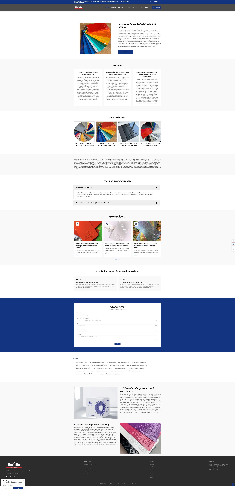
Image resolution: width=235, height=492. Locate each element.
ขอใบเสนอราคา (156, 7)
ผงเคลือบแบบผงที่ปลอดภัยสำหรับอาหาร (85, 374)
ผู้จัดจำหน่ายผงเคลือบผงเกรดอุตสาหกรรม (137, 365)
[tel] (233, 241)
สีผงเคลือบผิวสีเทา (111, 362)
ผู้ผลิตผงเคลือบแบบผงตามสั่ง (83, 368)
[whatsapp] (233, 243)
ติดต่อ (146, 7)
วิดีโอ (141, 7)
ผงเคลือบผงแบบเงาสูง (101, 371)
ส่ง (117, 343)
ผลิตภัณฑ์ (120, 7)
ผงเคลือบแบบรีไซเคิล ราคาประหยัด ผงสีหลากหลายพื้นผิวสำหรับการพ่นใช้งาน (106, 144)
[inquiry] (233, 249)
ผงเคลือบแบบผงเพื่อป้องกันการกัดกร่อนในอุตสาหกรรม (111, 374)
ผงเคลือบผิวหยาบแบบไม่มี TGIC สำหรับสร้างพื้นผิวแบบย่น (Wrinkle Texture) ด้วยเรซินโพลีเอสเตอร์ (151, 144)
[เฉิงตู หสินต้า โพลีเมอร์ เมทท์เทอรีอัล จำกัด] (80, 7)
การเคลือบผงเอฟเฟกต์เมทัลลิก (90, 471)
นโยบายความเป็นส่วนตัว (131, 483)
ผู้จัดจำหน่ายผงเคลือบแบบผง (139, 362)
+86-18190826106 (125, 1)
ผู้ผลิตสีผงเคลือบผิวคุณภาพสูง (117, 365)
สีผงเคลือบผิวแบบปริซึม (123, 362)
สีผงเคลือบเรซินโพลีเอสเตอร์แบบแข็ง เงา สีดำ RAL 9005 (129, 144)
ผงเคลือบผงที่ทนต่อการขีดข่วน (116, 371)
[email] (233, 246)
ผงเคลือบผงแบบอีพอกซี (120, 368)
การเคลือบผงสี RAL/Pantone (90, 464)
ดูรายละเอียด (84, 131)
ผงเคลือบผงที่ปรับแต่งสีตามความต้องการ (102, 368)
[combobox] (80, 320)
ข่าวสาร (128, 7)
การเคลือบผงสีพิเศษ (88, 469)
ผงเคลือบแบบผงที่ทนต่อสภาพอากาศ (85, 371)
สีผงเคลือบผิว (79, 362)
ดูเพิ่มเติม (77, 255)
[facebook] (154, 2)
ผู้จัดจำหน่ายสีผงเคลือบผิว (82, 365)
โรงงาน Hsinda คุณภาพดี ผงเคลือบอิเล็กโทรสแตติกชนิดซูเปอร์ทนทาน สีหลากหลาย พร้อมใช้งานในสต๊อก (84, 144)
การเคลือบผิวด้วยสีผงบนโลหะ (97, 362)
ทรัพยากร (134, 7)
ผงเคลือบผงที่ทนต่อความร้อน (134, 371)
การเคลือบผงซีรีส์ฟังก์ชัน (89, 473)
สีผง (86, 362)
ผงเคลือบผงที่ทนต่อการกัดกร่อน (136, 368)
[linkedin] (152, 2)
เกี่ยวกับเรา (113, 7)
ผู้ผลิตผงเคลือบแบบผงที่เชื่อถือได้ (99, 365)
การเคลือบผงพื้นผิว (88, 466)
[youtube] (150, 2)
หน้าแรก (107, 7)
